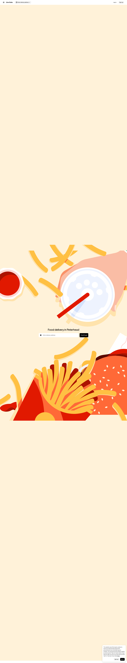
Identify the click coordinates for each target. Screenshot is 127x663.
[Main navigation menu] (3, 2)
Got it (122, 659)
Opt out (116, 659)
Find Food (84, 335)
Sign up (121, 2)
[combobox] (60, 335)
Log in (114, 2)
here (118, 656)
